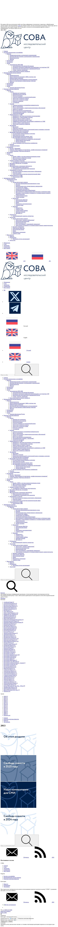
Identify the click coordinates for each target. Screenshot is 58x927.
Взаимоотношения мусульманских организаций (28, 139)
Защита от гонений (18, 109)
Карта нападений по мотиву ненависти (20, 71)
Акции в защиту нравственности (21, 122)
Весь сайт (13, 918)
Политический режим (21, 201)
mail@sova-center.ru (5, 911)
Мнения (12, 59)
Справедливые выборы (22, 210)
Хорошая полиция (20, 212)
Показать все (7, 691)
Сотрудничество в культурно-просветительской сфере (26, 174)
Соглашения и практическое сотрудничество (24, 162)
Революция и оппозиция (19, 232)
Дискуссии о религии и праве (20, 99)
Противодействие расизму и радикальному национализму (25, 56)
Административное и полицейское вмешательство (26, 105)
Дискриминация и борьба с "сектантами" (23, 112)
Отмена (10, 921)
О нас (5, 244)
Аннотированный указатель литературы (23, 216)
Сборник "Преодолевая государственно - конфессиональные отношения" (29, 149)
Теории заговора (20, 197)
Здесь (19, 25)
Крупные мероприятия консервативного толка (28, 183)
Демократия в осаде (12, 179)
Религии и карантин (18, 101)
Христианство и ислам (18, 135)
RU (50, 261)
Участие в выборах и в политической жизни (24, 97)
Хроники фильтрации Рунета (17, 87)
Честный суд (19, 213)
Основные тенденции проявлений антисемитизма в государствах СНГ (31, 67)
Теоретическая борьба (18, 113)
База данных (7, 248)
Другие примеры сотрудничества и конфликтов (25, 143)
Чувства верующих (18, 95)
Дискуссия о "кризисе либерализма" (25, 220)
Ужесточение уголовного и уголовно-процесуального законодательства (34, 225)
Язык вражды (10, 235)
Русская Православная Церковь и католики (24, 133)
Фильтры (3, 598)
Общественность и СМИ (16, 114)
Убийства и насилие (18, 128)
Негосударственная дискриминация (22, 110)
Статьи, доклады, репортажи (20, 70)
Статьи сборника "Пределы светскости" (20, 151)
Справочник (7, 247)
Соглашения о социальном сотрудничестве (24, 168)
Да (1, 29)
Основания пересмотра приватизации (25, 190)
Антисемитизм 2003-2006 (16, 64)
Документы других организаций (21, 239)
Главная (6, 865)
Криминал (12, 164)
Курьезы (12, 144)
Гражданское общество (21, 199)
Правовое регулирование (19, 93)
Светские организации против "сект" (22, 120)
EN (24, 261)
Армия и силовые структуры (17, 160)
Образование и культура (16, 170)
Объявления (7, 242)
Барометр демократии (18, 226)
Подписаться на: (5, 918)
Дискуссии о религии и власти (21, 98)
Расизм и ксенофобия (9, 876)
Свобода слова (19, 205)
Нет (5, 29)
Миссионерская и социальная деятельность (21, 166)
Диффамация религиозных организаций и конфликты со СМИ (29, 121)
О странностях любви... (22, 187)
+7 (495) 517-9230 (7, 910)
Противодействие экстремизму (21, 130)
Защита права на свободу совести (21, 118)
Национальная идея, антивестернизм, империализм (29, 186)
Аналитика (6, 245)
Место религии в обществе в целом (22, 158)
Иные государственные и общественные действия (23, 81)
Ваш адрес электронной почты (8, 916)
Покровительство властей (19, 94)
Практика (15, 206)
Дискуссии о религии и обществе (21, 124)
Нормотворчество (14, 58)
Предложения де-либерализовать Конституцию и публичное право (33, 191)
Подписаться (4, 921)
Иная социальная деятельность (21, 167)
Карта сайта (4, 912)
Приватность (19, 208)
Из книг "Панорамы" (15, 148)
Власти (11, 91)
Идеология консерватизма (22, 221)
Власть (11, 155)
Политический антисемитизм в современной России (26, 68)
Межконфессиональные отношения (19, 132)
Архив (8, 63)
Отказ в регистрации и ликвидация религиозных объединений (29, 108)
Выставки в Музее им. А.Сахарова (19, 163)
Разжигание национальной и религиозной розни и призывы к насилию (31, 129)
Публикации (10, 60)
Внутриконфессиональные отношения (22, 137)
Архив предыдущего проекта (20, 182)
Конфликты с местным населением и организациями (26, 116)
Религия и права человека (19, 159)
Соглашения (16, 102)
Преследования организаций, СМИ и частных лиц (23, 76)
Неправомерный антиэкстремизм (12, 877)
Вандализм (15, 126)
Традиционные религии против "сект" (23, 136)
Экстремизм (13, 125)
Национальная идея (21, 222)
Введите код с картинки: (7, 920)
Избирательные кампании (16, 78)
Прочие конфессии (20, 141)
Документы (10, 62)
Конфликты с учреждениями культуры (23, 117)
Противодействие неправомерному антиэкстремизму (23, 79)
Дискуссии (12, 217)
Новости (9, 53)
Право (17, 202)
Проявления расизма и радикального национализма (23, 55)
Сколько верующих (15, 145)
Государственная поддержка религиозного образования (27, 171)
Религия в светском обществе (11, 879)
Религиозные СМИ (18, 176)
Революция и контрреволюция (23, 203)
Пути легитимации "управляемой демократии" (28, 224)
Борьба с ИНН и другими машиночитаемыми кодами (26, 156)
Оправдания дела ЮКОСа (22, 189)
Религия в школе (17, 172)
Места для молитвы (18, 106)
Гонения (12, 103)
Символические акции (21, 195)
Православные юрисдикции (23, 140)
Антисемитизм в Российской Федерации (23, 66)
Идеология (15, 198)
